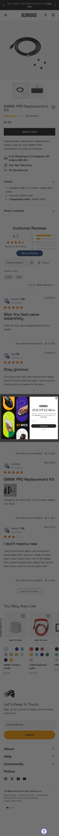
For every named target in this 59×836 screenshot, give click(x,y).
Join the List (43, 426)
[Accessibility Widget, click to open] (44, 831)
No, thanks (43, 429)
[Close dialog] (56, 398)
